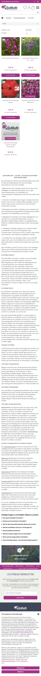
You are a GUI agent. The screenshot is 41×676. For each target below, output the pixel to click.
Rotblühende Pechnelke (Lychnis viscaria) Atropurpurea (10, 144)
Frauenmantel (6, 481)
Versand (14, 70)
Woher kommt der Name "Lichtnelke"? (15, 521)
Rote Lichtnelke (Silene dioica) (10, 58)
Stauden (8, 18)
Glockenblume (6, 493)
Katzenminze (5, 472)
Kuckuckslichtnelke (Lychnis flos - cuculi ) (30, 59)
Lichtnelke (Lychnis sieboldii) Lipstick (10, 101)
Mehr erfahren (20, 559)
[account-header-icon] (29, 7)
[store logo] (9, 7)
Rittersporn (5, 458)
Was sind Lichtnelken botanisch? (13, 518)
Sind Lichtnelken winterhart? (11, 531)
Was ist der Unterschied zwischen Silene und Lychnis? (19, 524)
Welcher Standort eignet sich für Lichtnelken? (17, 534)
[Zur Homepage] (2, 18)
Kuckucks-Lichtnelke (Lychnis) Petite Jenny (30, 101)
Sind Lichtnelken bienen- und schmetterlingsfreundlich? (20, 540)
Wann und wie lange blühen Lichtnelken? (15, 537)
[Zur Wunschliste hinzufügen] (3, 53)
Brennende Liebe (10, 447)
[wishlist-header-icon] (25, 7)
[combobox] (20, 13)
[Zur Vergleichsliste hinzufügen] (18, 53)
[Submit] (38, 13)
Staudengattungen (19, 18)
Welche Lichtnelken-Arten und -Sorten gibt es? (17, 527)
